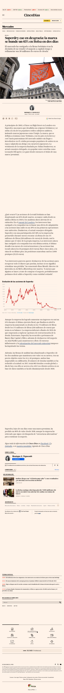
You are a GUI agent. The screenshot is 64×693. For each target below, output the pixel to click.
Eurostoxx (9, 605)
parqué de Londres (26, 222)
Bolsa (3, 31)
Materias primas (31, 31)
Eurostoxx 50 (41, 9)
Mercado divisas (11, 31)
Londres (23, 505)
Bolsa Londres (51, 505)
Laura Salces (19, 482)
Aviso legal (16, 677)
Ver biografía (16, 459)
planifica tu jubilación (12, 637)
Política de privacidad (42, 677)
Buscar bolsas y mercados (10, 597)
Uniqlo (28, 505)
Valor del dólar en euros (56, 9)
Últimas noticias (57, 31)
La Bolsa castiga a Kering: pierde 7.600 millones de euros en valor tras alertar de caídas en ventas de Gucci (36, 492)
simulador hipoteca (32, 631)
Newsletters (30, 679)
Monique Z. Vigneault (32, 112)
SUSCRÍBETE (47, 20)
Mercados (8, 26)
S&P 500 (15, 9)
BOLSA (6, 35)
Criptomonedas (48, 31)
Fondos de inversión (21, 31)
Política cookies (22, 677)
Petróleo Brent (27, 9)
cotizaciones (12, 643)
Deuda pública (39, 31)
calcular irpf (12, 631)
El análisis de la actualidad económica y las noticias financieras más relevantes (26, 465)
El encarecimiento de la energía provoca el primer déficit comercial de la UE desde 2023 (31, 581)
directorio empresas (51, 637)
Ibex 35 (4, 9)
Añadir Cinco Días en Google (54, 118)
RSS (27, 679)
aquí (39, 513)
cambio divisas (32, 637)
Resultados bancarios (36, 505)
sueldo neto (52, 631)
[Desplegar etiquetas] (58, 505)
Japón (44, 505)
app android (51, 643)
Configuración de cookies (32, 677)
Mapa (24, 679)
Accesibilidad (51, 677)
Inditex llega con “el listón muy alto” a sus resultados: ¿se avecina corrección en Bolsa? (37, 479)
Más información (9, 513)
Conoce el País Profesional (32, 650)
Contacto (12, 677)
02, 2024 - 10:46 (33, 114)
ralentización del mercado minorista (34, 343)
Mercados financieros (10, 505)
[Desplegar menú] (3, 15)
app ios (32, 643)
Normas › (57, 469)
